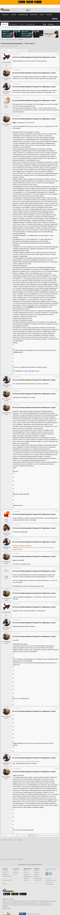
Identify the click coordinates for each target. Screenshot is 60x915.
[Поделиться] (54, 54)
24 (14, 50)
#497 (57, 633)
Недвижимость (28, 876)
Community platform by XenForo (30, 864)
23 (12, 50)
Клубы (15, 870)
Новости (5, 15)
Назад (4, 50)
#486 (57, 376)
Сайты (15, 874)
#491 (57, 538)
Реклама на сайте (51, 880)
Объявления (23, 15)
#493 (57, 568)
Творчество (37, 880)
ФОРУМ (49, 15)
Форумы (4, 24)
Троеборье (6, 874)
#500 (57, 768)
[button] (18, 24)
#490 (57, 525)
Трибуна (36, 874)
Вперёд (24, 50)
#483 (57, 83)
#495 (57, 604)
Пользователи (30, 24)
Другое (5, 884)
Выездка (5, 870)
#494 (57, 590)
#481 (57, 54)
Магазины (16, 872)
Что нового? (13, 24)
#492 (57, 553)
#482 (57, 69)
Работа (26, 872)
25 (17, 50)
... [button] (9, 50)
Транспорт (27, 874)
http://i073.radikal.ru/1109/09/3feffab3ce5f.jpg (26, 761)
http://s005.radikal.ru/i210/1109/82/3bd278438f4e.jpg (37, 547)
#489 (57, 511)
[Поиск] (57, 24)
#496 (57, 619)
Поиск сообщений (15, 27)
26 (20, 50)
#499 (57, 754)
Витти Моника (5, 46)
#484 (57, 97)
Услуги (26, 870)
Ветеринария (38, 878)
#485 (57, 115)
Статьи (13, 15)
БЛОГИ (42, 15)
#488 (57, 404)
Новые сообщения (5, 27)
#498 (57, 708)
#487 (57, 390)
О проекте (49, 878)
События (36, 876)
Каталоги (33, 15)
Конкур (5, 872)
